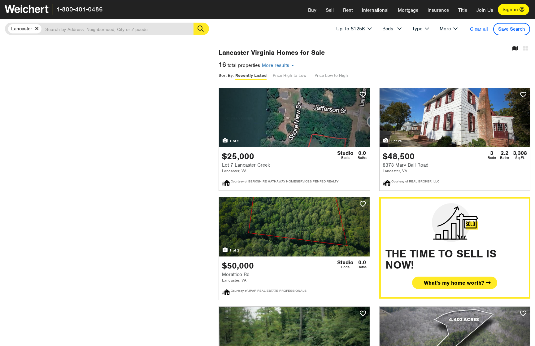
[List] (525, 49)
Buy (312, 10)
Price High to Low (289, 75)
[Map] (515, 49)
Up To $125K (350, 29)
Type (417, 29)
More (445, 29)
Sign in (511, 10)
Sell (330, 10)
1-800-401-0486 (79, 9)
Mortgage (408, 10)
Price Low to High (331, 75)
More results (276, 65)
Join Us (484, 10)
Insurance (438, 10)
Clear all (479, 29)
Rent (348, 10)
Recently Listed (251, 75)
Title (462, 10)
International (375, 10)
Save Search (511, 29)
